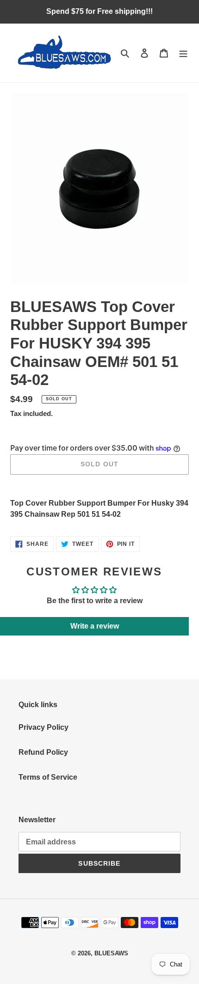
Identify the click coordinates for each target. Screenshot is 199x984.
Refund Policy (43, 752)
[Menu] (183, 53)
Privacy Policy (43, 727)
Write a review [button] (94, 626)
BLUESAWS (111, 953)
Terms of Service (48, 777)
